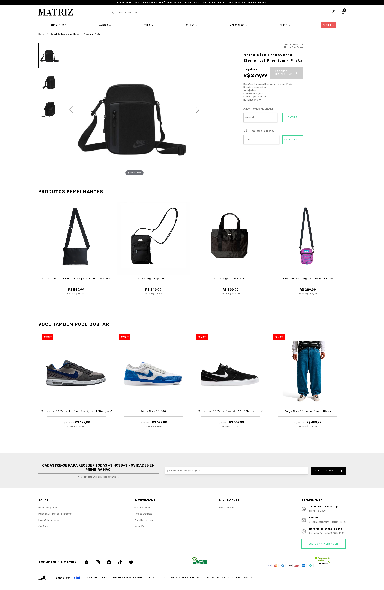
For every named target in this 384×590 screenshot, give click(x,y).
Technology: (63, 577)
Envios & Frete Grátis (48, 520)
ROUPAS (190, 25)
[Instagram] (98, 562)
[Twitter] (131, 562)
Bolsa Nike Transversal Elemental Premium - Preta (75, 34)
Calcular (291, 139)
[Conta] (334, 12)
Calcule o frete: (263, 130)
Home (43, 34)
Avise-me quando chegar (258, 109)
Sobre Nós (139, 526)
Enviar (292, 117)
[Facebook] (109, 562)
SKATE (284, 25)
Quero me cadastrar (326, 471)
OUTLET (327, 25)
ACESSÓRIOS (237, 25)
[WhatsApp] (86, 562)
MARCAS (104, 25)
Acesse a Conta (226, 507)
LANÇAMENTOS (58, 25)
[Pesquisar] (114, 12)
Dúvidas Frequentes (48, 507)
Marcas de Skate (142, 507)
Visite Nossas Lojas (143, 520)
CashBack (43, 526)
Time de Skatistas (143, 514)
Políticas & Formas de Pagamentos (55, 514)
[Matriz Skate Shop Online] (55, 12)
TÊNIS (147, 25)
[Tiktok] (120, 562)
